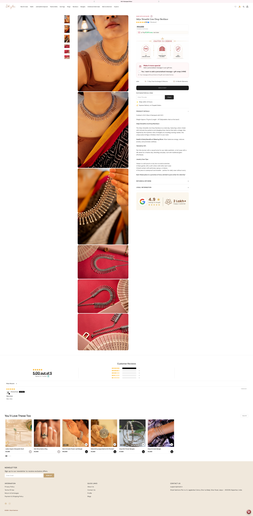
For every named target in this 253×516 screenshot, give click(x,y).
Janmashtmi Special (42, 7)
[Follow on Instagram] (10, 503)
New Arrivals (24, 7)
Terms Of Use (9, 490)
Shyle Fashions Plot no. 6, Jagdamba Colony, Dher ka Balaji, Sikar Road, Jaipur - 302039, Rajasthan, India (206, 490)
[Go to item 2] (67, 29)
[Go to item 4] (67, 46)
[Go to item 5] (67, 51)
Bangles (83, 7)
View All (244, 416)
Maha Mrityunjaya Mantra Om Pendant (102, 449)
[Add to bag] (30, 451)
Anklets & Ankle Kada (94, 7)
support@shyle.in (176, 487)
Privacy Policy (9, 487)
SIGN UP (49, 475)
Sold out (163, 88)
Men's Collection (107, 7)
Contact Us (91, 490)
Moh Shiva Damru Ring (40, 449)
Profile (89, 493)
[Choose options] (86, 444)
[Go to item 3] (67, 39)
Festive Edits (54, 7)
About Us (90, 487)
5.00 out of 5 (42, 373)
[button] (140, 22)
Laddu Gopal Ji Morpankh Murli (14, 449)
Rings (68, 7)
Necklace (75, 7)
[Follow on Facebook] (6, 503)
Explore (116, 7)
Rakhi (31, 7)
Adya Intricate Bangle (154, 449)
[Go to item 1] (67, 19)
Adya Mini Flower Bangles (127, 449)
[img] (10, 389)
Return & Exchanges (12, 493)
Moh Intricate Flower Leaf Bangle (72, 449)
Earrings (62, 7)
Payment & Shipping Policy (14, 496)
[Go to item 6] (67, 57)
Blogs (89, 496)
